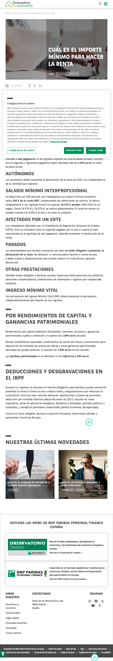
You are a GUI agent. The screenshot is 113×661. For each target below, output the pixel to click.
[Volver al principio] (89, 422)
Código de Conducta (68, 652)
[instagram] (89, 601)
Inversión (81, 490)
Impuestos (73, 74)
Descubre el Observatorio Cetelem (65, 553)
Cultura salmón (13, 633)
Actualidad (61, 74)
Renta (51, 74)
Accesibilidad (106, 652)
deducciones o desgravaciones (25, 258)
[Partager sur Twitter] (34, 86)
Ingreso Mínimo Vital (41, 296)
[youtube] (93, 605)
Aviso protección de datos (98, 649)
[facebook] (96, 601)
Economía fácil (67, 490)
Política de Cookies (58, 142)
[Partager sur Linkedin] (40, 86)
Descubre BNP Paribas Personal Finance (68, 579)
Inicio (8, 13)
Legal (82, 649)
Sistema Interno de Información (45, 652)
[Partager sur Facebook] (29, 86)
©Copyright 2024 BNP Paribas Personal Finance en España (24, 649)
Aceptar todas (96, 150)
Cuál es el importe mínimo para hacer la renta (34, 13)
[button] (3, 654)
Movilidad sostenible (16, 623)
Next (109, 473)
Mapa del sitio (71, 649)
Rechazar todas (74, 150)
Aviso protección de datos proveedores (16, 652)
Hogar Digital (12, 618)
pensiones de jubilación (89, 275)
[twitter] (102, 601)
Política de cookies (55, 649)
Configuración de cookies (22, 150)
